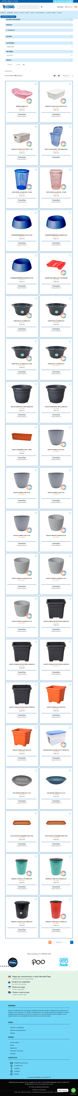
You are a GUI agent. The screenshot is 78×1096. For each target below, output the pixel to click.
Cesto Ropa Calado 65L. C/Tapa (56, 192)
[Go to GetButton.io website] (73, 1094)
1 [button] (1, 967)
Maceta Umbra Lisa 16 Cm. (56, 449)
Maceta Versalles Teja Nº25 (56, 707)
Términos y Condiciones (39, 1090)
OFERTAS (2, 13)
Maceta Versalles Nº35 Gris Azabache (56, 664)
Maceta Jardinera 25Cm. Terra (22, 449)
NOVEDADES (10, 13)
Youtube (16, 1074)
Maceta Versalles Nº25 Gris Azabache (56, 621)
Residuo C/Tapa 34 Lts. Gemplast (22, 922)
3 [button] (5, 967)
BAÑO (27, 13)
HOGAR (22, 13)
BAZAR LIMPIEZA (40, 13)
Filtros (9, 36)
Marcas (60, 13)
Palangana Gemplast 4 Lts (22, 793)
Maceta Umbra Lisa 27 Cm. (22, 535)
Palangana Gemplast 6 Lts (56, 793)
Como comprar (14, 1042)
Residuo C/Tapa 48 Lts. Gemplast (56, 922)
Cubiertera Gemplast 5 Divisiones (56, 278)
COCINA (16, 13)
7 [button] (13, 967)
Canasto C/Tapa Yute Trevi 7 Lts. (22, 149)
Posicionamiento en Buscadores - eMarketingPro (50, 1092)
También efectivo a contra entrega (22, 979)
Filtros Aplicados (13, 19)
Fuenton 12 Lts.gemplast (22, 321)
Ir (71, 942)
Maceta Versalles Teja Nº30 (22, 750)
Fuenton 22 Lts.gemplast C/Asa (22, 364)
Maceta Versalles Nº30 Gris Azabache (22, 664)
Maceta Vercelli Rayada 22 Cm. (56, 578)
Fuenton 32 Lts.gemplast (56, 364)
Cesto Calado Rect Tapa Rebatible (56, 149)
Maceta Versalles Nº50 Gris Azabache (22, 707)
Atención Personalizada (19, 984)
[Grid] (54, 75)
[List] (58, 75)
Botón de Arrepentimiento (17, 1030)
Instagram (17, 1071)
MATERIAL (9, 51)
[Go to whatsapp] (73, 1090)
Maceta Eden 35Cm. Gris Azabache (56, 407)
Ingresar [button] (69, 7)
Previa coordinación (18, 989)
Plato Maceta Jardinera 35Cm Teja (22, 836)
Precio (8, 60)
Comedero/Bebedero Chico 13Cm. (22, 235)
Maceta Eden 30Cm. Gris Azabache (22, 407)
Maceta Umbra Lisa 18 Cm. (22, 492)
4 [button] (7, 967)
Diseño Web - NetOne (19, 1092)
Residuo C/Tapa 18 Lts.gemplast (56, 879)
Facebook (17, 1068)
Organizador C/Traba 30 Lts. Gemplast (56, 750)
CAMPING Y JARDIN (51, 13)
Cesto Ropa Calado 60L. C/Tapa (22, 192)
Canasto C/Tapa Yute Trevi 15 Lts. (56, 106)
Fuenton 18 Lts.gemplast (56, 321)
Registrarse (13, 1048)
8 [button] (15, 967)
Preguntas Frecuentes (16, 1051)
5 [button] (9, 967)
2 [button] (3, 967)
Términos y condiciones (17, 1027)
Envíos (12, 1045)
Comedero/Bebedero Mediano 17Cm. (21, 278)
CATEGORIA (10, 43)
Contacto (12, 1054)
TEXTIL (32, 13)
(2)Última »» (59, 942)
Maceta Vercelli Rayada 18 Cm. (22, 578)
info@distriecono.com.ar (21, 1063)
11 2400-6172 (18, 1066)
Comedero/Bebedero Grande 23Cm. (56, 235)
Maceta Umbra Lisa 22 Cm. (56, 492)
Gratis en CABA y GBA (19, 995)
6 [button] (11, 967)
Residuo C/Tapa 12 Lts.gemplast (21, 879)
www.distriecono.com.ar (46, 1084)
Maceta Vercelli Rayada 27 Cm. (22, 621)
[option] (37, 962)
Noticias (12, 1033)
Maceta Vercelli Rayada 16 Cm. (56, 535)
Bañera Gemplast (22, 106)
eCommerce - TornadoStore (31, 1092)
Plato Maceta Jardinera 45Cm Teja (56, 836)
